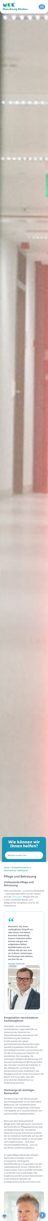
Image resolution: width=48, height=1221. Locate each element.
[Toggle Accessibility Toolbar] (42, 1215)
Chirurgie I (17, 896)
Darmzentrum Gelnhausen (16, 870)
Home (6, 867)
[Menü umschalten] (42, 7)
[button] (4, 1216)
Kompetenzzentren (20, 867)
